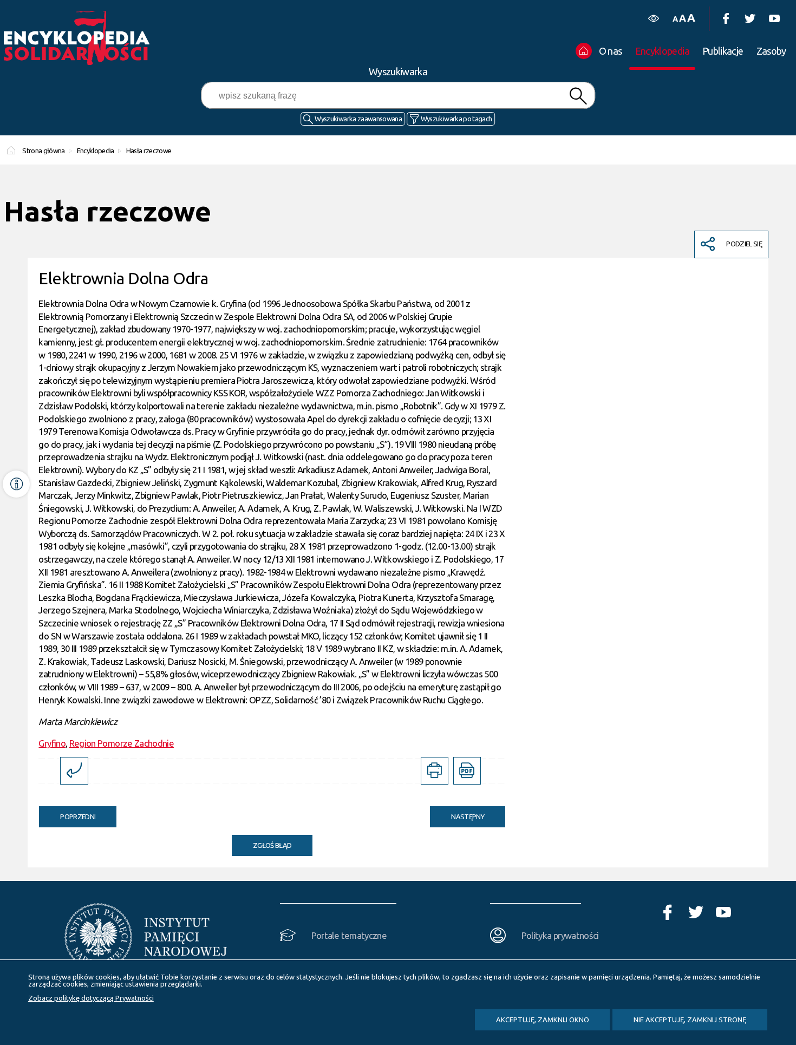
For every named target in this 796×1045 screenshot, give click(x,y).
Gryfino (51, 743)
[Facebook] (725, 18)
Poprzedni (67, 813)
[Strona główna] (79, 38)
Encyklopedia (95, 150)
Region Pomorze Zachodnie (121, 743)
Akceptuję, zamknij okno (542, 1019)
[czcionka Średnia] (682, 18)
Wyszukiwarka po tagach (456, 118)
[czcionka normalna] (675, 19)
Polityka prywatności (560, 935)
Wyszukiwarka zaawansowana (358, 118)
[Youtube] (774, 18)
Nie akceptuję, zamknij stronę (690, 1019)
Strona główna (43, 150)
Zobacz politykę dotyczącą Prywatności (91, 998)
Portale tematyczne (349, 935)
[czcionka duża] (691, 17)
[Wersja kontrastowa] (653, 18)
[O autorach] (16, 484)
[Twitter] (750, 18)
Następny (457, 813)
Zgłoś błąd (272, 845)
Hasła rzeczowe (148, 150)
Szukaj (578, 96)
